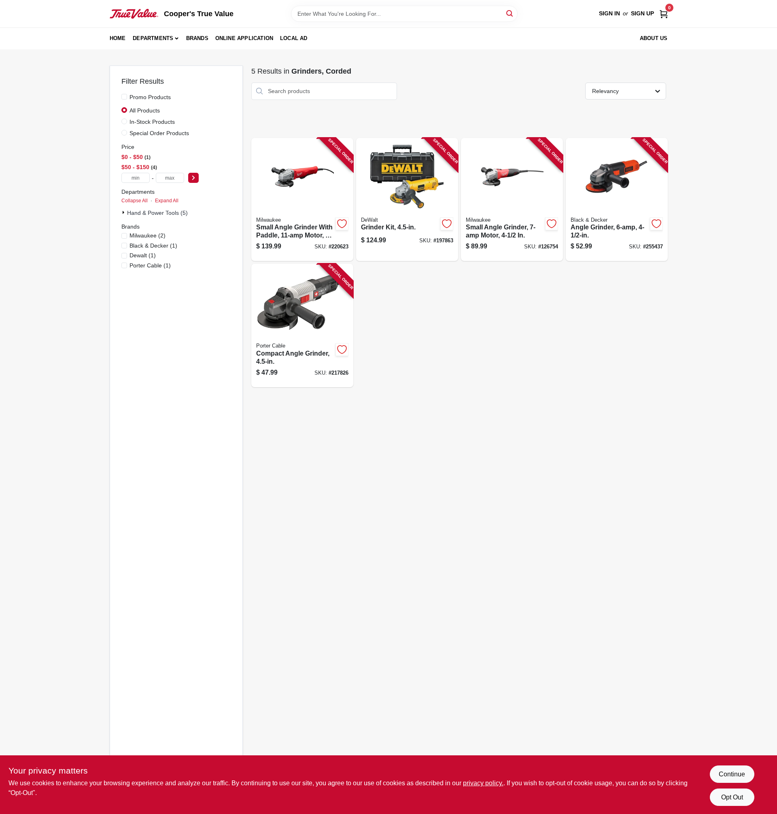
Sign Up (642, 13)
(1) (153, 245)
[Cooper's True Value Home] (134, 14)
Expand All (166, 201)
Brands (197, 38)
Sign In (609, 13)
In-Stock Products (152, 122)
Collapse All (134, 201)
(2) (148, 235)
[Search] (510, 13)
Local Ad (294, 38)
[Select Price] (193, 178)
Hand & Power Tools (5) (157, 213)
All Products (145, 110)
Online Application (244, 38)
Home (118, 38)
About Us (654, 38)
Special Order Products (159, 133)
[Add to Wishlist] (341, 223)
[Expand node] (124, 212)
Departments (153, 38)
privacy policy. (483, 783)
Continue (732, 774)
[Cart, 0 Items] (664, 13)
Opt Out (732, 797)
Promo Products (150, 97)
